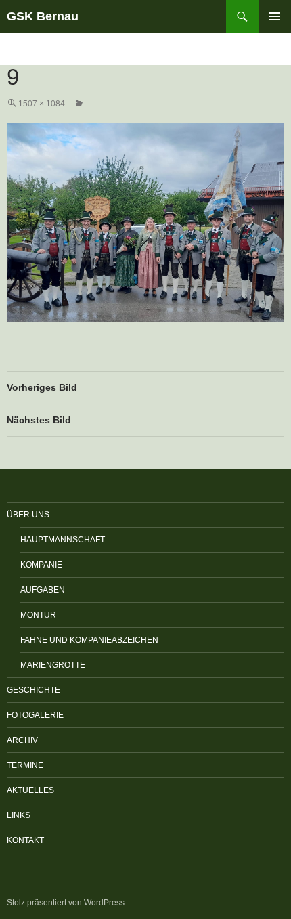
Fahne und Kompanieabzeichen (89, 640)
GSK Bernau (43, 16)
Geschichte (33, 690)
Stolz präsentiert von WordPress (66, 902)
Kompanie (41, 565)
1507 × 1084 (41, 103)
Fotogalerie (35, 715)
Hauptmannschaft (62, 539)
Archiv (22, 740)
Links (18, 815)
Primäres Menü (275, 16)
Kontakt (25, 840)
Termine (25, 765)
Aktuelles (30, 790)
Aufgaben (42, 590)
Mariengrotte (52, 665)
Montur (38, 615)
